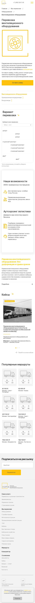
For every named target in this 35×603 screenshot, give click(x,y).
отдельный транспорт (9, 142)
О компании (6, 555)
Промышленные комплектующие (12, 520)
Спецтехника (6, 535)
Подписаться (11, 472)
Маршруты (5, 548)
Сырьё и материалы (8, 541)
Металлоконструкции (8, 517)
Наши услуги (6, 494)
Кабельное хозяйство (8, 532)
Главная (4, 8)
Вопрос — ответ (7, 564)
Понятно (17, 598)
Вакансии (4, 567)
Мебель (4, 526)
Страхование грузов (8, 505)
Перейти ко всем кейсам (25, 352)
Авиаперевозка (6, 499)
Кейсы (3, 561)
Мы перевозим (16, 8)
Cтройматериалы (7, 514)
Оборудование (7, 11)
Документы (5, 558)
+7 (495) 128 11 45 (18, 2)
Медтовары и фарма (8, 538)
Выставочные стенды (8, 529)
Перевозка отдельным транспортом (13, 496)
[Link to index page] (4, 2)
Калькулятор (6, 551)
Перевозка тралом (7, 502)
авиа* (4, 156)
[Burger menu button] (32, 2)
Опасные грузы (6, 544)
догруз (5, 130)
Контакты (5, 569)
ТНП (3, 523)
